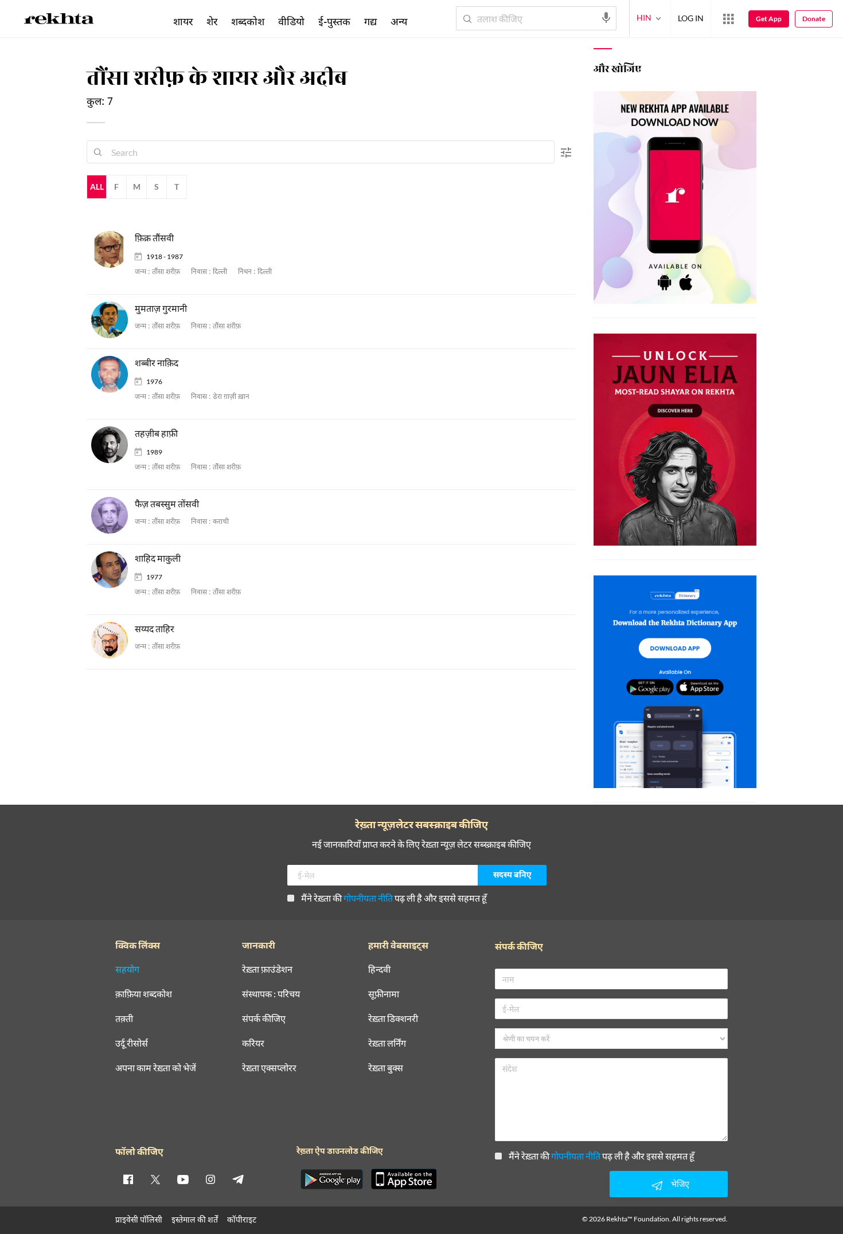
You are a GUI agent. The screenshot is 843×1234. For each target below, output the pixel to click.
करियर (253, 1043)
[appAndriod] (331, 1179)
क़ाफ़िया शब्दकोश (143, 994)
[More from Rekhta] (728, 19)
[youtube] (183, 1179)
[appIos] (403, 1179)
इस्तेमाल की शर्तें (194, 1219)
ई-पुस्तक (334, 21)
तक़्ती (124, 1019)
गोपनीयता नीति (368, 897)
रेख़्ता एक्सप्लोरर (269, 1068)
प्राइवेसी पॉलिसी (138, 1219)
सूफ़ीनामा (383, 994)
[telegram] (238, 1179)
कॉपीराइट (241, 1219)
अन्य (399, 21)
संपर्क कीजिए (264, 1019)
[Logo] (59, 20)
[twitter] (155, 1179)
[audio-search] (606, 18)
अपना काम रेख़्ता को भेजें (155, 1068)
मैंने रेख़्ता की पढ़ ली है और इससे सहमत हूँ (394, 897)
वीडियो (291, 21)
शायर (183, 21)
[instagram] (210, 1179)
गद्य (370, 21)
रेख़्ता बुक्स (385, 1068)
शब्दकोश (247, 21)
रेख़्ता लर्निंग (387, 1043)
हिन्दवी (379, 969)
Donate (813, 18)
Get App (769, 18)
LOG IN (691, 18)
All (97, 186)
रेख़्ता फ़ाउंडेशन (267, 969)
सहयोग (127, 969)
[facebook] (128, 1179)
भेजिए (680, 1184)
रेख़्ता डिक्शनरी (393, 1019)
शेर (211, 21)
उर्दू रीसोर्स (131, 1043)
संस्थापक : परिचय (271, 994)
